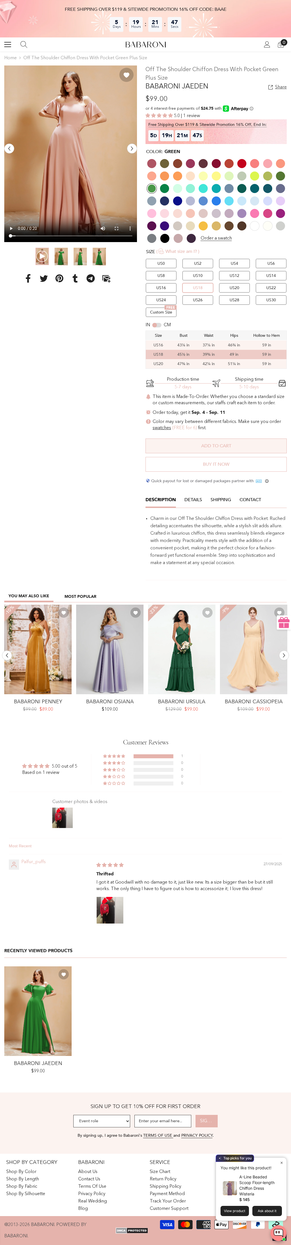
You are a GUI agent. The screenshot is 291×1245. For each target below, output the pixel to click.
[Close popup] (281, 1162)
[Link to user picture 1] (110, 910)
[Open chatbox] (278, 1233)
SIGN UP (209, 1121)
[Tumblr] (75, 278)
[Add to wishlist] (126, 75)
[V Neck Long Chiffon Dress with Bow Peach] (253, 649)
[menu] (7, 44)
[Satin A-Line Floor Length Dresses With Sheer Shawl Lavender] (110, 649)
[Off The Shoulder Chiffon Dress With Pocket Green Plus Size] (38, 1011)
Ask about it (267, 1211)
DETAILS (193, 500)
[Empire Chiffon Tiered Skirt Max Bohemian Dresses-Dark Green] (181, 649)
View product (234, 1211)
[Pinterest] (59, 278)
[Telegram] (90, 278)
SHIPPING (221, 500)
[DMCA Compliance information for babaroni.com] (132, 1230)
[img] (110, 865)
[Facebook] (28, 278)
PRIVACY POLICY (197, 1135)
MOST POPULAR (80, 596)
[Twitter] (44, 278)
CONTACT (250, 500)
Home (10, 58)
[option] (70, 153)
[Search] (23, 44)
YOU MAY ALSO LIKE (29, 596)
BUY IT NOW (216, 464)
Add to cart (216, 446)
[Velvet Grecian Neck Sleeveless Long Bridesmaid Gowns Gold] (38, 649)
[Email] (106, 278)
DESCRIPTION (161, 500)
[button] (9, 149)
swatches (162, 428)
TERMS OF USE (158, 1135)
